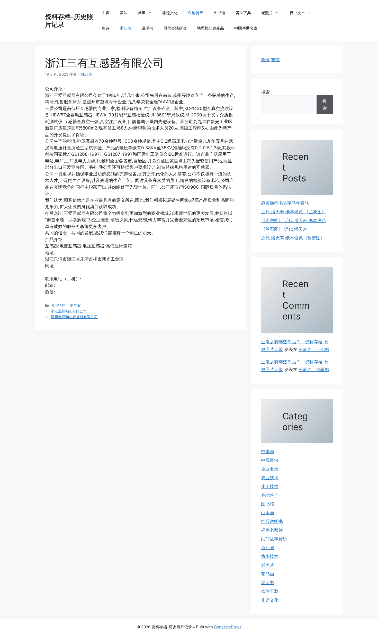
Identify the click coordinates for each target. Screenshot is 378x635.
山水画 (267, 512)
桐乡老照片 (272, 530)
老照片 (267, 12)
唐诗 (106, 28)
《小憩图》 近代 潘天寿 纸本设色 (293, 220)
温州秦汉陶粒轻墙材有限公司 (74, 317)
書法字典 (243, 12)
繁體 (275, 59)
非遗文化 (170, 12)
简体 (265, 59)
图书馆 (219, 12)
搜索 (265, 92)
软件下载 (269, 591)
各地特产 (195, 12)
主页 (106, 12)
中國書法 (269, 460)
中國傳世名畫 (245, 28)
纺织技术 (269, 556)
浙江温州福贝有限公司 (69, 311)
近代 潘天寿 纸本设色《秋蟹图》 (293, 238)
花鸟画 (267, 573)
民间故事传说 (274, 538)
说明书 (147, 28)
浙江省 (125, 28)
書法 (124, 12)
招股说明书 (272, 521)
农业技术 (269, 477)
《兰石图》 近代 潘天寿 (284, 229)
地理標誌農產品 (210, 28)
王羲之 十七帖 (314, 349)
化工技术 (269, 486)
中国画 (267, 451)
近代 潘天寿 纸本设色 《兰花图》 (293, 211)
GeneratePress (227, 626)
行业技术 (297, 12)
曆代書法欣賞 (175, 28)
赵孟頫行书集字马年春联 (285, 203)
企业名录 (269, 469)
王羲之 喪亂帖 (314, 369)
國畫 (142, 12)
